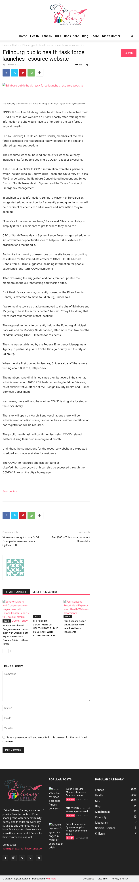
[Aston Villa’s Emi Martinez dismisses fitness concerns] (56, 798)
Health (34, 36)
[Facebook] (6, 72)
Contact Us (88, 878)
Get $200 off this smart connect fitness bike (71, 539)
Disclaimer (103, 878)
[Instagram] (14, 858)
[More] (39, 72)
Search (129, 53)
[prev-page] (5, 651)
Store (95, 36)
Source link (10, 491)
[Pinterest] (22, 72)
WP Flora (51, 878)
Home (23, 36)
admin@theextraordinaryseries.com (23, 848)
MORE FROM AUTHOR (45, 592)
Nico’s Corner (111, 36)
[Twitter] (14, 72)
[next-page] (10, 651)
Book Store (71, 36)
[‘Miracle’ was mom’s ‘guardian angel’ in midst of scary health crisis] (56, 836)
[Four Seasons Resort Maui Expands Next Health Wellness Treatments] (77, 609)
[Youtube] (39, 858)
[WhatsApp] (31, 72)
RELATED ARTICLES (16, 592)
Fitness (47, 36)
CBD (58, 36)
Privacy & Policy (120, 878)
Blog (85, 36)
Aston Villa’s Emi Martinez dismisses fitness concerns (76, 792)
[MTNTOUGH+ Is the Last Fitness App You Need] (56, 812)
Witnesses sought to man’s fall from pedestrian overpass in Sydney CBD (21, 541)
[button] (132, 36)
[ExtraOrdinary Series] (69, 16)
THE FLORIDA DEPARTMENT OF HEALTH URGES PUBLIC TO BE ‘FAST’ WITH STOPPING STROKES (45, 628)
